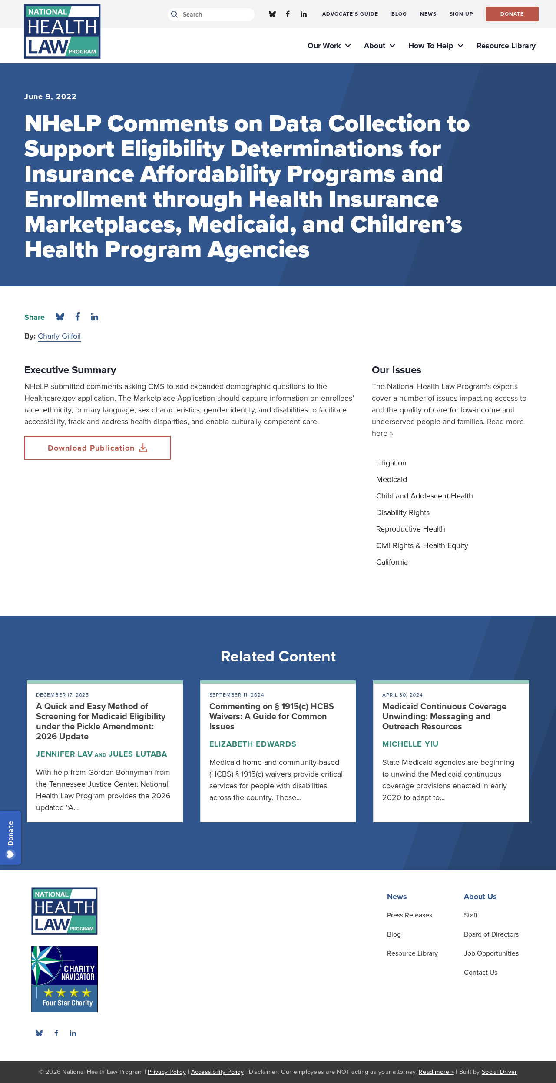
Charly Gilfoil (59, 336)
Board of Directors (491, 934)
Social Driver (499, 1072)
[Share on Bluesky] (60, 317)
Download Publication (91, 448)
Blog (394, 934)
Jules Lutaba (138, 754)
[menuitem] (350, 13)
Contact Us (480, 972)
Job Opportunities (491, 953)
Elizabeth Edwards (253, 744)
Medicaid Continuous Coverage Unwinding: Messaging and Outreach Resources (444, 716)
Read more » (436, 1072)
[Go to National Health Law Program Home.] (62, 31)
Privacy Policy (167, 1072)
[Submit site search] (173, 14)
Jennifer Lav (64, 754)
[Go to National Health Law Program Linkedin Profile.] (303, 14)
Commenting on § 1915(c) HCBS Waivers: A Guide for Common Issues (271, 716)
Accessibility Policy (217, 1072)
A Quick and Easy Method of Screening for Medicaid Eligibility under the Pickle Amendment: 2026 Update (100, 721)
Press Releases (409, 915)
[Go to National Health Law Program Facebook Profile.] (288, 14)
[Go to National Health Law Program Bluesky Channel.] (272, 14)
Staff (470, 915)
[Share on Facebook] (77, 317)
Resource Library (412, 953)
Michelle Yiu (410, 744)
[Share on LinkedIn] (94, 317)
